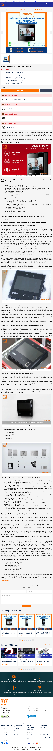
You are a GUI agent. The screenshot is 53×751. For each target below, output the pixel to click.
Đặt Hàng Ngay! (5, 580)
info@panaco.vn (6, 710)
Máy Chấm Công (15, 9)
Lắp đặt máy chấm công (6, 725)
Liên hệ (15, 737)
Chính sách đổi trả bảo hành (32, 737)
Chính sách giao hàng (45, 737)
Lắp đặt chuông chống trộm (19, 729)
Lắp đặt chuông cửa (5, 728)
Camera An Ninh (30, 723)
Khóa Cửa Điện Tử (31, 725)
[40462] (46, 90)
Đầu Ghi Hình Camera (45, 723)
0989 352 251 (6, 712)
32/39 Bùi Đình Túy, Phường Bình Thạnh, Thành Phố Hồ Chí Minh (14, 707)
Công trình (16, 734)
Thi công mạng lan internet (18, 726)
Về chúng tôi (4, 734)
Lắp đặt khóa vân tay (19, 723)
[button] (22, 640)
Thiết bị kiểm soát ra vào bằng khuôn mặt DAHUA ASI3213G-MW (9, 632)
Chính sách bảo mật (31, 734)
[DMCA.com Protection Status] (5, 717)
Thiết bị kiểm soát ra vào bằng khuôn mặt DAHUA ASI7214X (26, 632)
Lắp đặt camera (4, 723)
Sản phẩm (8, 9)
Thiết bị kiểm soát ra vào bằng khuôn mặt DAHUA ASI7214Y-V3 (43, 633)
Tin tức (2, 737)
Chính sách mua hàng (45, 734)
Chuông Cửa (43, 727)
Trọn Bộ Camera (30, 727)
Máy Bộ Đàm (30, 729)
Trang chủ (3, 9)
